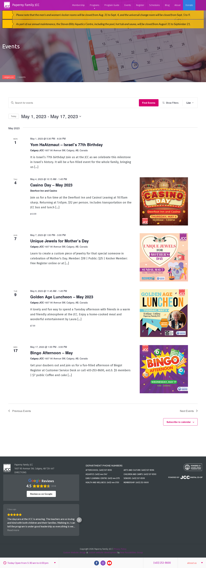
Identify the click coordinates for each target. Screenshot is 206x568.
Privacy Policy (120, 549)
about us (192, 562)
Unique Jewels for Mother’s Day (59, 240)
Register (140, 5)
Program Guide (111, 5)
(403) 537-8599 (138, 478)
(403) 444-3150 (113, 482)
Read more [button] (13, 530)
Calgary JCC (9, 77)
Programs (94, 5)
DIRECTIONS (20, 472)
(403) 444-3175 (114, 478)
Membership (78, 5)
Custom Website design (74, 552)
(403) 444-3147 (101, 474)
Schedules (154, 5)
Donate (189, 5)
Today (13, 116)
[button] (3, 520)
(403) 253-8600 (162, 562)
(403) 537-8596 (147, 470)
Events (127, 5)
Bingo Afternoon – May (51, 352)
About (177, 5)
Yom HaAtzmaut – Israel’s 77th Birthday (66, 144)
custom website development (103, 552)
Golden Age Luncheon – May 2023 (61, 296)
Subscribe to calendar (179, 422)
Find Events (148, 102)
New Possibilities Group (131, 552)
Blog (167, 5)
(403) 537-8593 (105, 470)
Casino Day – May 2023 (51, 185)
